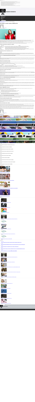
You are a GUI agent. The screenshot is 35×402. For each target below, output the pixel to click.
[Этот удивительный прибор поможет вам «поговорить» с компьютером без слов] (4, 233)
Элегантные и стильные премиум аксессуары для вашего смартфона (9, 139)
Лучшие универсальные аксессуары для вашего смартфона (8, 122)
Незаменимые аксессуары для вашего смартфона (7, 131)
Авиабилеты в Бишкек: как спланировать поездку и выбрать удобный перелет (8, 2)
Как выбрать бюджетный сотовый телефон (5, 172)
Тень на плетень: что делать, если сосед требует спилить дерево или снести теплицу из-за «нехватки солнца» (10, 5)
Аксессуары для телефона (3, 16)
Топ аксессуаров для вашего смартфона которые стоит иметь (8, 125)
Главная (0, 21)
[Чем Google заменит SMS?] (4, 223)
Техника (1, 18)
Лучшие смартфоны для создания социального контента (6, 202)
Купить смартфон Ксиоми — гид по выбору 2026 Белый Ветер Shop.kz (7, 3)
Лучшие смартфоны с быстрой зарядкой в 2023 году (5, 207)
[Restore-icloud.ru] (8, 14)
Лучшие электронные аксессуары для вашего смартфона (8, 128)
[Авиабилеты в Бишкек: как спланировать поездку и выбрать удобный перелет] (4, 261)
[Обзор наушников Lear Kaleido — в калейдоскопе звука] (4, 228)
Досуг (2, 19)
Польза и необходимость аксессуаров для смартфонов (7, 120)
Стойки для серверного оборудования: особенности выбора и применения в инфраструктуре (9, 1)
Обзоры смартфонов (3, 17)
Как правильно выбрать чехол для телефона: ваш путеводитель (7, 180)
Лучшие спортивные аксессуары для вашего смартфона (8, 142)
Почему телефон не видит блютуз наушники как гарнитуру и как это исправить (9, 188)
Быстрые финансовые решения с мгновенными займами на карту (9, 117)
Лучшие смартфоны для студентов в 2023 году (5, 212)
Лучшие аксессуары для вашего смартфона (6, 134)
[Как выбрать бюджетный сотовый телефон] (5, 171)
